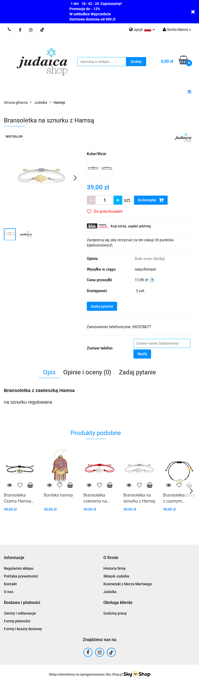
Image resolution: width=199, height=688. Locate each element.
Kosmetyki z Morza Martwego (127, 584)
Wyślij (142, 354)
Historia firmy (114, 568)
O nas (8, 592)
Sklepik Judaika (116, 576)
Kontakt (10, 584)
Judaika (110, 592)
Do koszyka (147, 200)
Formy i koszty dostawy (23, 629)
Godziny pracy (115, 613)
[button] (14, 558)
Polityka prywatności (21, 576)
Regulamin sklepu (18, 568)
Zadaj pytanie (102, 306)
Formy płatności (17, 621)
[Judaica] (183, 137)
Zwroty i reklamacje (20, 613)
